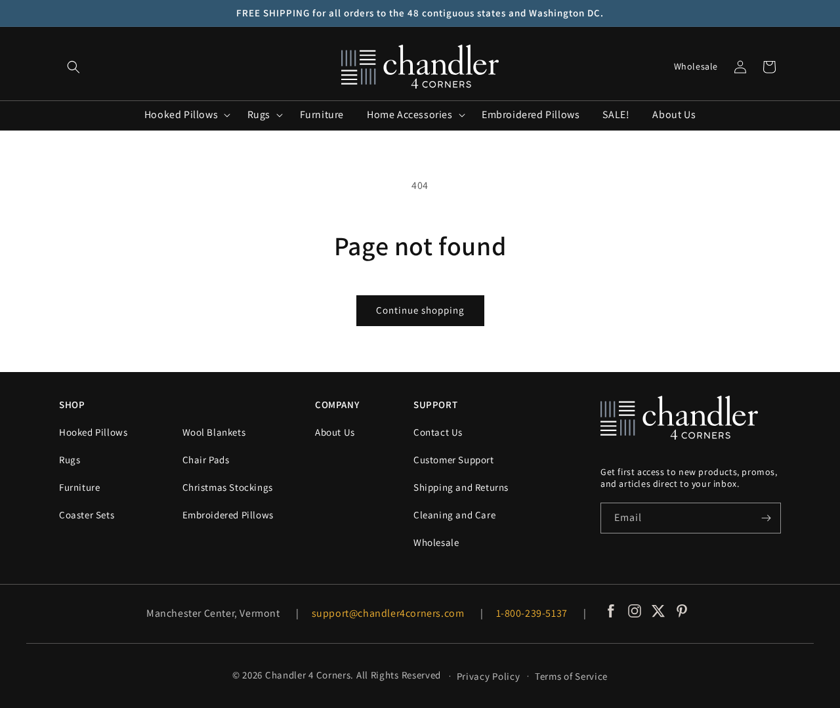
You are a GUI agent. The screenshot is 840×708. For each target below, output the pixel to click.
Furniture (79, 487)
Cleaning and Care (454, 515)
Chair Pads (206, 459)
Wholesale (696, 66)
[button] (73, 66)
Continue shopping (420, 310)
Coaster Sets (86, 515)
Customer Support (453, 459)
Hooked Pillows (93, 432)
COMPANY (337, 404)
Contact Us (438, 432)
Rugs (69, 459)
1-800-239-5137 (532, 613)
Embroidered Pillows (228, 515)
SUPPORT (435, 404)
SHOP (72, 404)
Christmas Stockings (227, 487)
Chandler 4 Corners (308, 675)
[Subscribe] (765, 518)
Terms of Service (571, 676)
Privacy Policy (488, 676)
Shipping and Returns (461, 487)
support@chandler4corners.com (388, 613)
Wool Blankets (214, 432)
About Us (335, 432)
